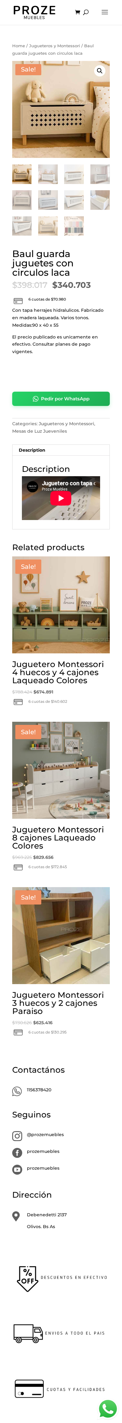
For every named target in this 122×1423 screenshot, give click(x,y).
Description (32, 450)
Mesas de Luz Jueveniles (39, 431)
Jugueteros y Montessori (54, 46)
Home (18, 46)
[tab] (61, 450)
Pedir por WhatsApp (65, 399)
